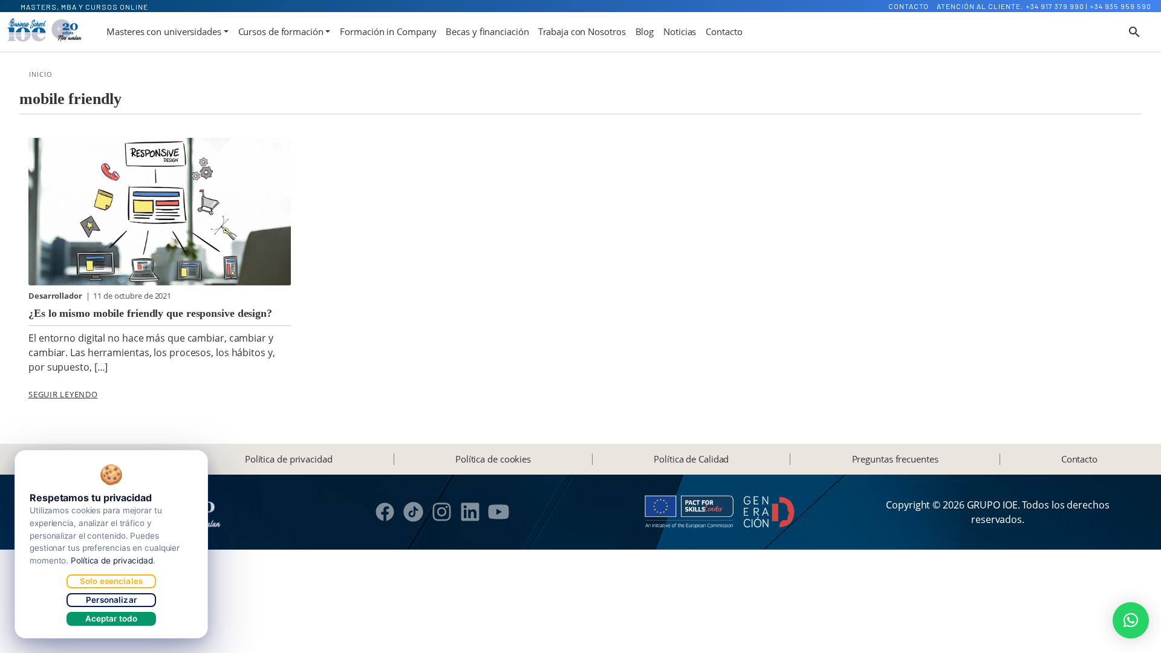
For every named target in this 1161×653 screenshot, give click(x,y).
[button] (1131, 620)
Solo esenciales (111, 581)
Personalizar (111, 600)
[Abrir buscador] (1134, 32)
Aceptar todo (111, 618)
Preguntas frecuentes (895, 459)
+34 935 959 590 (1120, 6)
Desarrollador (56, 295)
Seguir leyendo (63, 394)
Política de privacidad (289, 459)
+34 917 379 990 (1055, 6)
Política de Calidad (691, 459)
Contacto (908, 6)
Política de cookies (493, 459)
